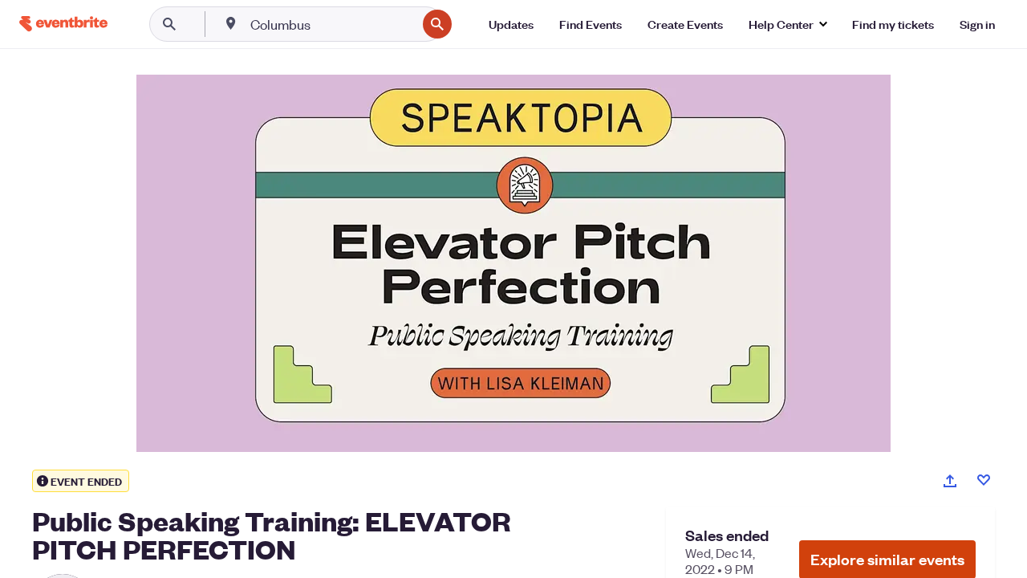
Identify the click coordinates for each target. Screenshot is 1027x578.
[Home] (63, 23)
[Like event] (983, 480)
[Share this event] (950, 481)
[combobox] (332, 24)
